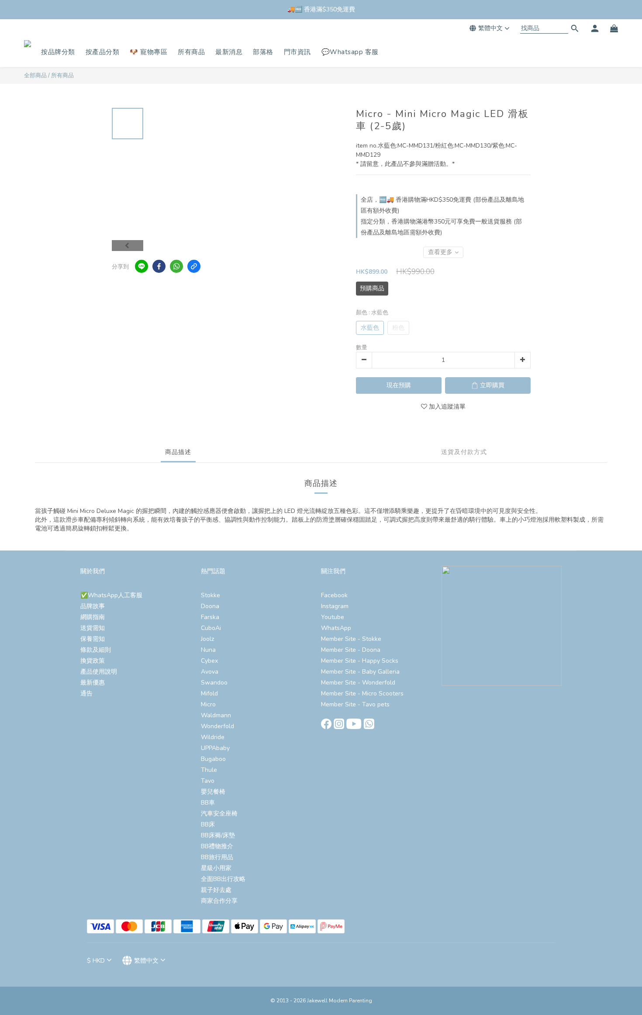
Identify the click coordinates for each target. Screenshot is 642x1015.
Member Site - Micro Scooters (362, 693)
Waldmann (216, 715)
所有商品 (62, 75)
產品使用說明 (98, 671)
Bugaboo (213, 759)
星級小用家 (216, 868)
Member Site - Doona (350, 650)
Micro (208, 704)
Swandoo (214, 682)
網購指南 (92, 617)
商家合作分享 (219, 901)
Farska (210, 617)
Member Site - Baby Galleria (360, 671)
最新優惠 (92, 682)
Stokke (210, 595)
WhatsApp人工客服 (115, 595)
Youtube (332, 617)
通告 (86, 693)
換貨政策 (92, 661)
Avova (209, 671)
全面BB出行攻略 (223, 879)
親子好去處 (216, 890)
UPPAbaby (215, 748)
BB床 (208, 824)
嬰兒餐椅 (213, 792)
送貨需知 (92, 628)
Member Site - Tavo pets (355, 704)
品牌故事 (92, 606)
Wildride (212, 737)
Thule (209, 770)
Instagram (335, 606)
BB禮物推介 (217, 846)
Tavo (207, 781)
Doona (210, 606)
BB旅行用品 (217, 857)
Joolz (207, 639)
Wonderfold (217, 726)
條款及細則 (95, 650)
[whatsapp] (176, 266)
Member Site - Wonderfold (358, 682)
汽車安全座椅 (219, 813)
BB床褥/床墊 (218, 835)
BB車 (208, 802)
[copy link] (193, 266)
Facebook (334, 595)
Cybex (209, 661)
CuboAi (211, 628)
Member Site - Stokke (351, 639)
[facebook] (159, 266)
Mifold (209, 693)
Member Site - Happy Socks (359, 661)
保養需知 (92, 639)
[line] (141, 266)
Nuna (208, 650)
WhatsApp (336, 628)
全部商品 (35, 75)
